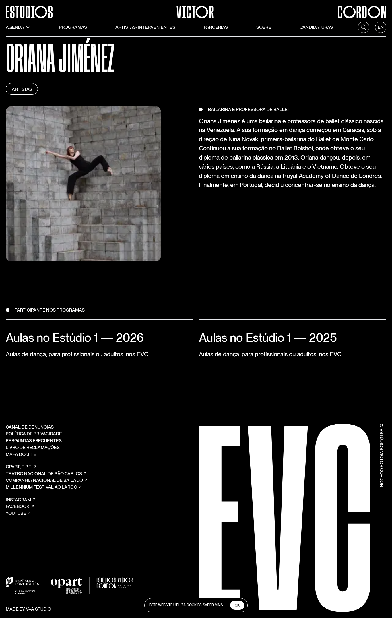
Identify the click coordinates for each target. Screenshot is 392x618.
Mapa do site (21, 454)
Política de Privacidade (34, 433)
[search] (363, 27)
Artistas (22, 89)
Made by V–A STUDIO (28, 609)
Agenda (15, 27)
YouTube (16, 513)
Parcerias (216, 27)
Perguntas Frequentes (34, 440)
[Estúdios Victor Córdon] (196, 9)
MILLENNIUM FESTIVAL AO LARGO (41, 487)
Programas (73, 27)
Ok (237, 605)
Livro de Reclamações (33, 447)
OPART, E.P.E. (19, 466)
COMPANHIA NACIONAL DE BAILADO (44, 480)
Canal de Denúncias (30, 427)
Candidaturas (316, 27)
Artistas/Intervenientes (145, 27)
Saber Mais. (213, 605)
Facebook (18, 506)
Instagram (18, 499)
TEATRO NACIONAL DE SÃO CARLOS (44, 473)
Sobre (263, 27)
